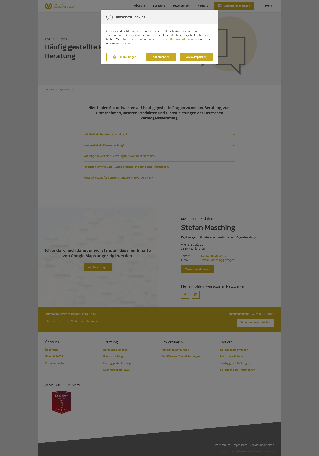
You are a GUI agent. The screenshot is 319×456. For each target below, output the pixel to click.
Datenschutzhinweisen (185, 39)
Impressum (122, 43)
